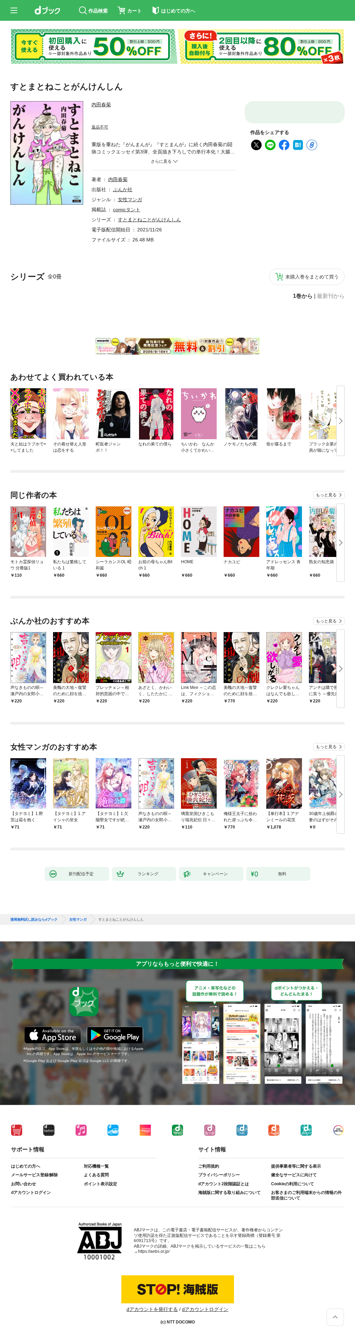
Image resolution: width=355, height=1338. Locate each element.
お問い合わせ (23, 1189)
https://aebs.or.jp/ (154, 1257)
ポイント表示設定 (100, 1189)
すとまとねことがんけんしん (149, 219)
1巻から (303, 296)
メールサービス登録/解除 (34, 1180)
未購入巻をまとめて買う (312, 277)
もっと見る (326, 495)
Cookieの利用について (292, 1189)
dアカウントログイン (31, 1198)
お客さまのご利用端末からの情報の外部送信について (306, 1201)
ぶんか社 (122, 189)
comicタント (126, 209)
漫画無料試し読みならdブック (34, 925)
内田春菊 (101, 104)
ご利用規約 (208, 1171)
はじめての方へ (25, 1171)
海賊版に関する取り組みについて (229, 1198)
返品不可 (100, 127)
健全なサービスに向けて (294, 1180)
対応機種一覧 (96, 1171)
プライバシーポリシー (219, 1180)
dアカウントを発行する (152, 1315)
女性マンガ (130, 199)
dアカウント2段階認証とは (223, 1189)
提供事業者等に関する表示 (296, 1171)
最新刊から (331, 296)
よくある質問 (96, 1180)
